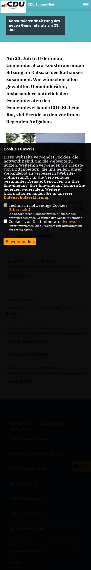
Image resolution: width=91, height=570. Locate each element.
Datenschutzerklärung (26, 197)
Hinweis (70, 221)
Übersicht (19, 209)
